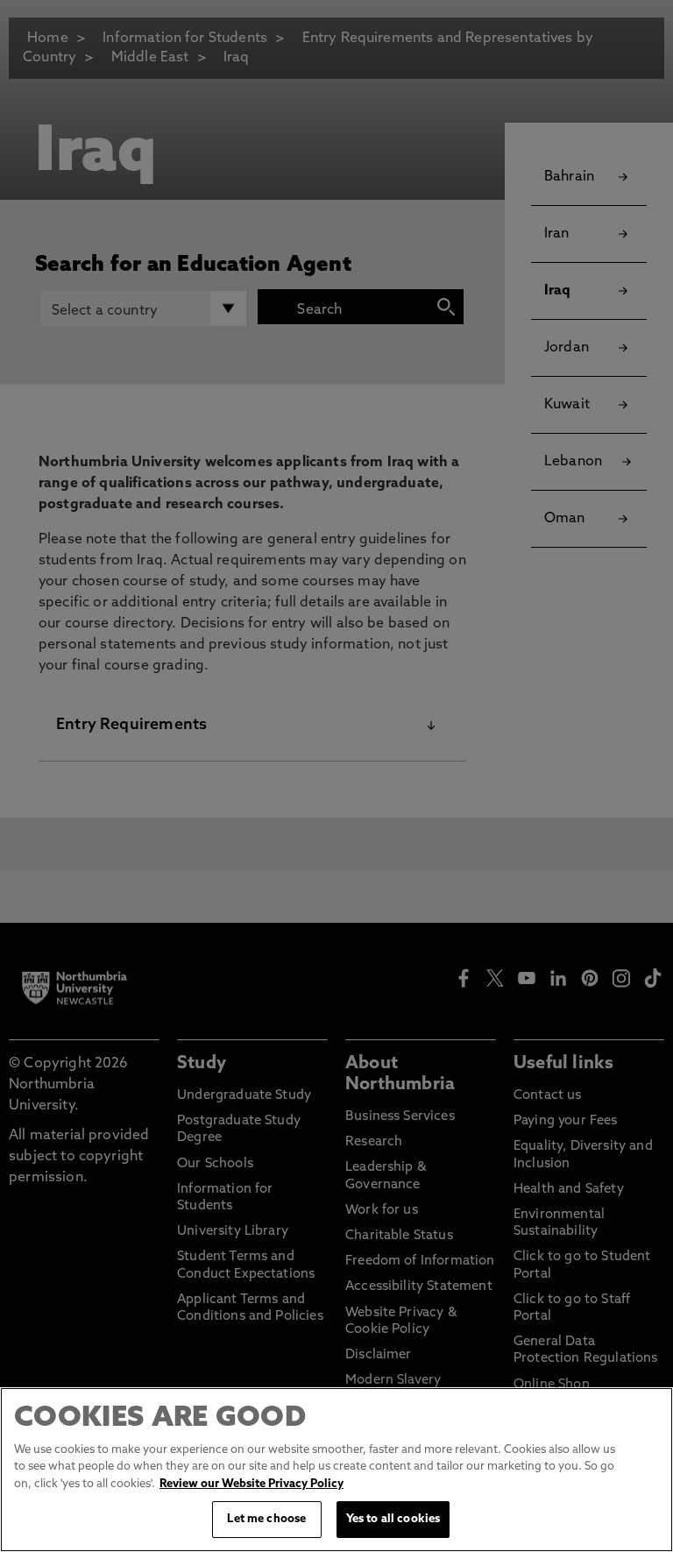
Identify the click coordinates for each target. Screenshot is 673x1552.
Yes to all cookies (393, 1519)
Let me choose (266, 1519)
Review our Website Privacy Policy (251, 1484)
